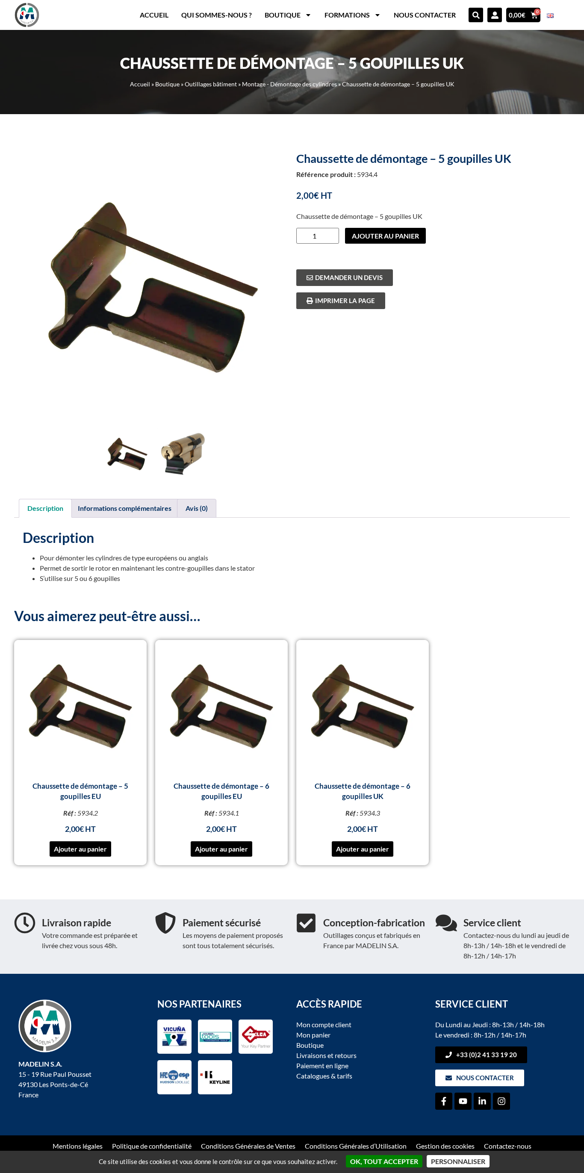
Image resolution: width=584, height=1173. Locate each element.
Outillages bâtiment (211, 84)
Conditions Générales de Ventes (248, 1146)
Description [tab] (45, 508)
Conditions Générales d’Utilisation (356, 1146)
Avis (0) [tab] (197, 508)
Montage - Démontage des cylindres (289, 84)
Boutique (283, 15)
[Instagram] (501, 1101)
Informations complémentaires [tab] (124, 508)
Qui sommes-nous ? (216, 15)
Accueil (154, 15)
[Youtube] (463, 1101)
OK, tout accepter (384, 1161)
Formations (347, 15)
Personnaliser (458, 1161)
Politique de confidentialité (152, 1146)
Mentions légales (78, 1146)
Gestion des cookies (445, 1146)
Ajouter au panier (385, 236)
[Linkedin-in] (482, 1101)
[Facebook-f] (443, 1101)
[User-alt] (494, 15)
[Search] (476, 15)
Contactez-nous (507, 1146)
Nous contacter (425, 15)
